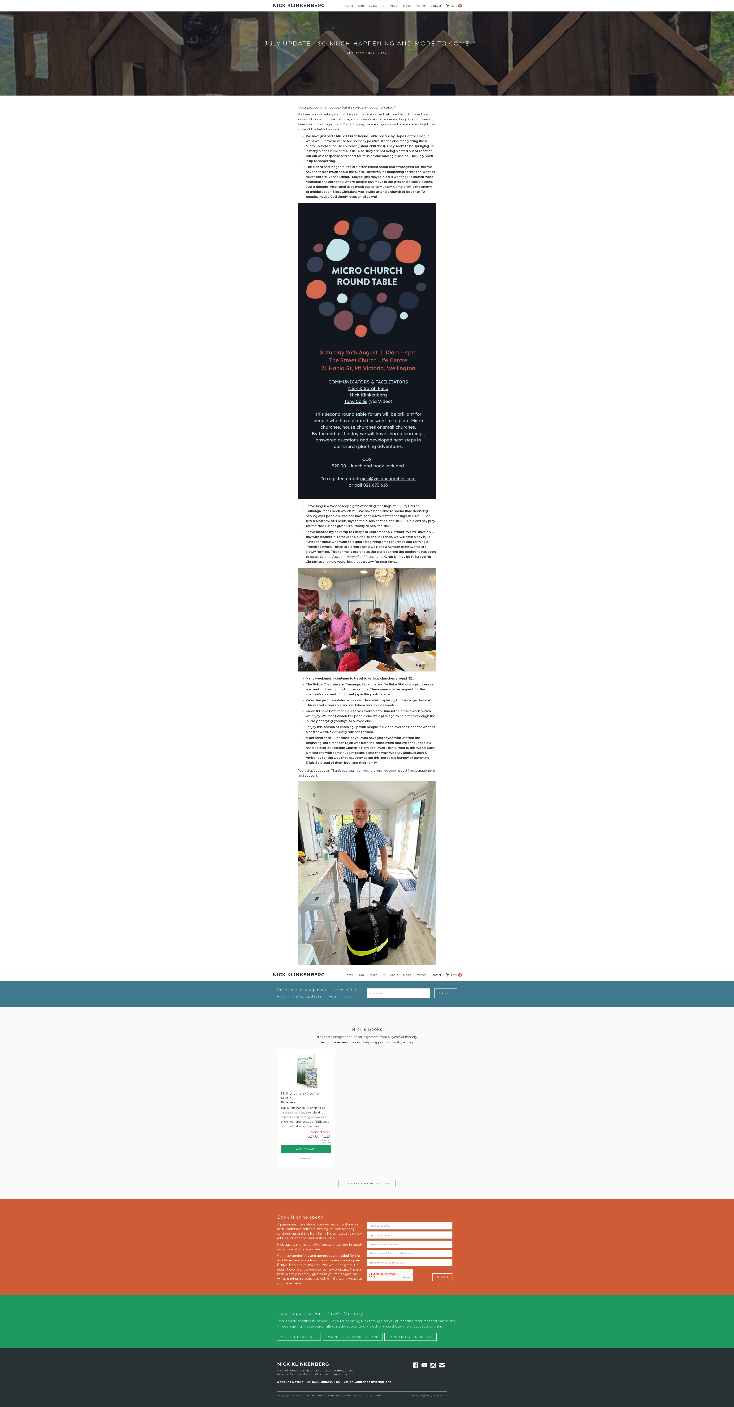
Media (407, 5)
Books (373, 5)
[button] (454, 6)
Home (348, 5)
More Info (305, 1158)
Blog (361, 5)
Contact (435, 5)
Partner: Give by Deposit (410, 1337)
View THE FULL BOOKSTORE (367, 1183)
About (394, 5)
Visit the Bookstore (299, 1337)
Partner (421, 5)
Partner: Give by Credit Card (352, 1337)
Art (384, 5)
